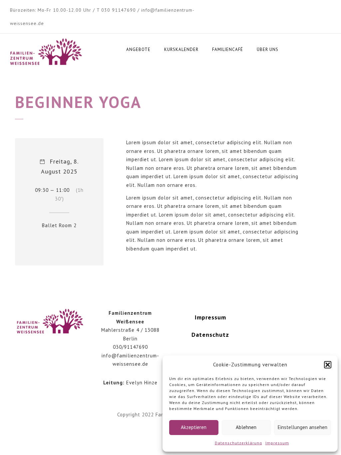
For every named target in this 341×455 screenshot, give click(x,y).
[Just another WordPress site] (46, 52)
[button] (327, 364)
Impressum (277, 442)
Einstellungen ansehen (302, 427)
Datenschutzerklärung (238, 442)
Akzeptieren (193, 427)
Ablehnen (246, 427)
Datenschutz (210, 334)
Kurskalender (181, 49)
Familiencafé (227, 49)
